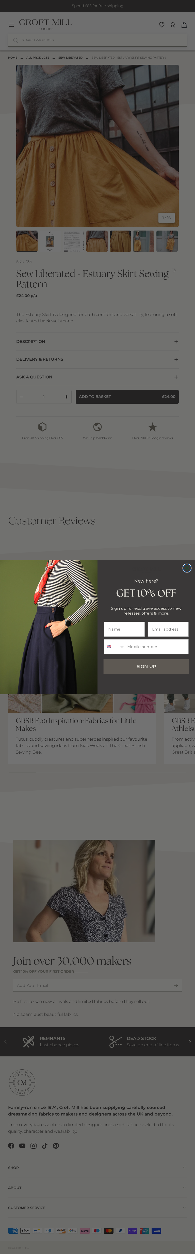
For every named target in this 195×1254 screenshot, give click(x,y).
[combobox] (114, 646)
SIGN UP (146, 666)
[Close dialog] (187, 568)
